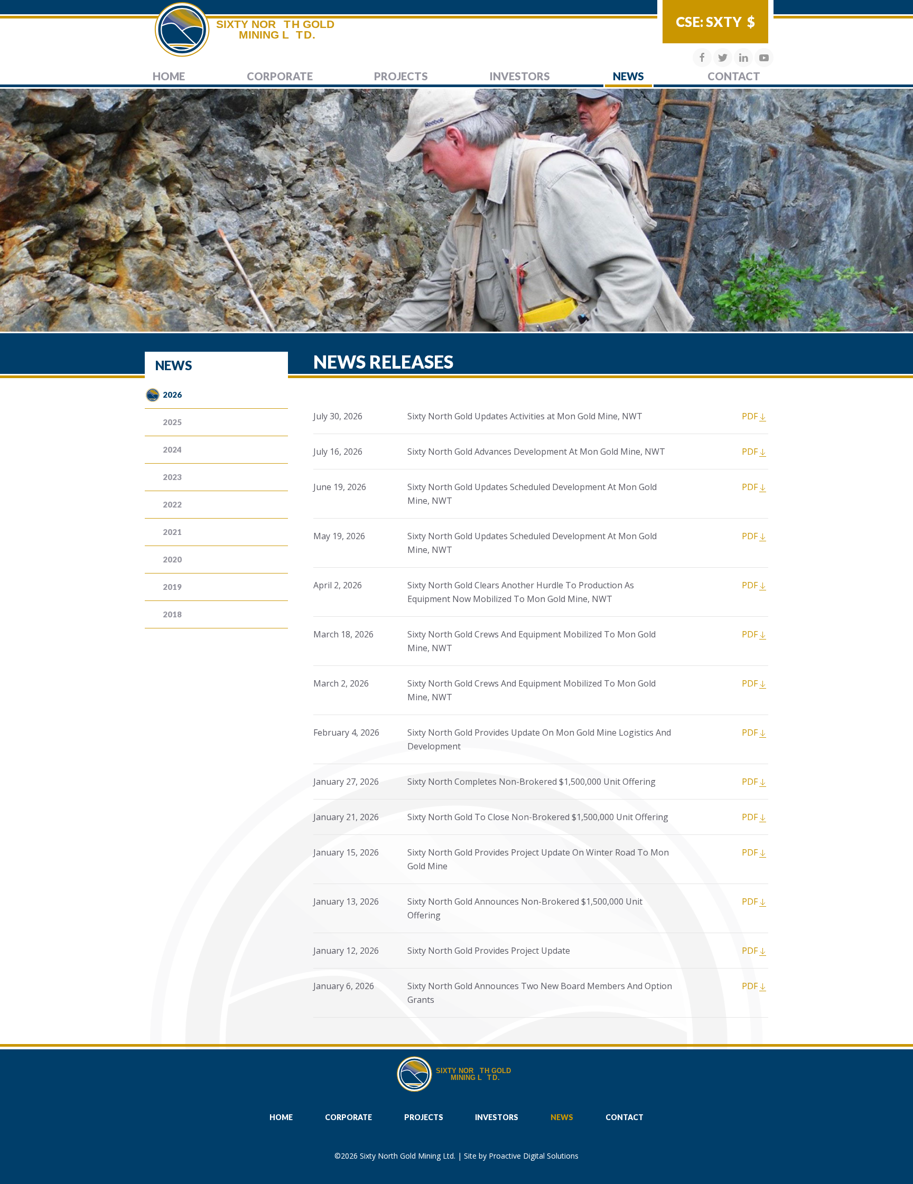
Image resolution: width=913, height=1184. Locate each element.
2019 (172, 586)
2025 (172, 422)
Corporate (280, 76)
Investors (520, 76)
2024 (172, 449)
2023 (172, 477)
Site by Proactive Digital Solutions (521, 1156)
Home (169, 76)
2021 (172, 532)
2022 (172, 504)
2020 (172, 559)
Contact (733, 76)
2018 (172, 614)
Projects (401, 76)
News (628, 76)
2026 (172, 394)
